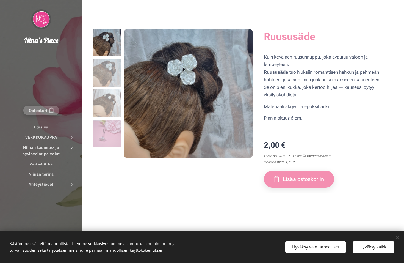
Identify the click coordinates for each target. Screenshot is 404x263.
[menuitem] (41, 127)
